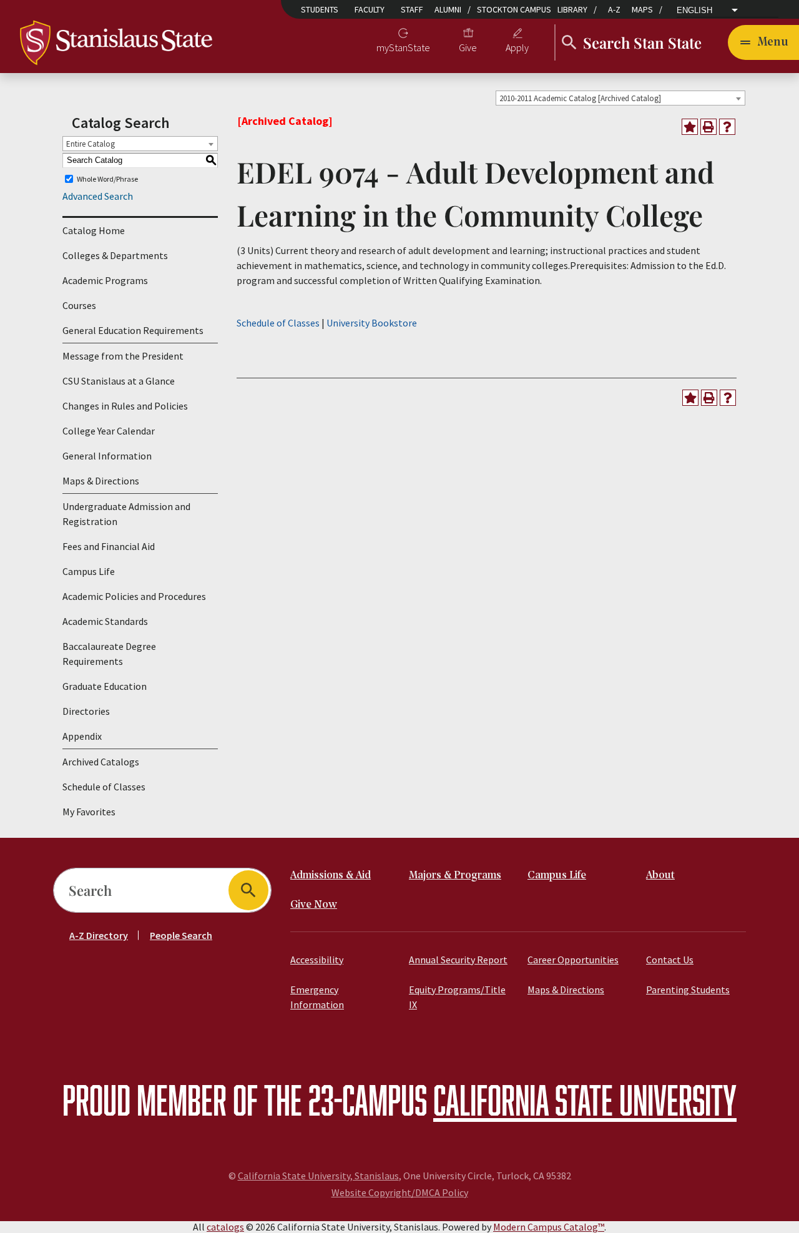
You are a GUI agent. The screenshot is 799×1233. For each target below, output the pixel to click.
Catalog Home (93, 230)
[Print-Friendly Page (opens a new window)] (708, 127)
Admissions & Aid (330, 876)
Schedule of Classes (103, 786)
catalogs (225, 1227)
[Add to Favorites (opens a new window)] (690, 127)
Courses (79, 305)
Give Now (313, 905)
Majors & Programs (455, 876)
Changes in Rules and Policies (125, 406)
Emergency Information (317, 997)
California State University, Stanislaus (318, 1175)
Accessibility (316, 959)
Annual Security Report (458, 959)
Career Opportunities (573, 959)
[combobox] (620, 98)
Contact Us (670, 959)
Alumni (447, 9)
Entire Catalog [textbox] (90, 144)
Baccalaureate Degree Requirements (109, 653)
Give (468, 47)
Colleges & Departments (115, 255)
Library (572, 9)
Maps (642, 9)
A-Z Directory (98, 935)
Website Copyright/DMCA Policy (399, 1192)
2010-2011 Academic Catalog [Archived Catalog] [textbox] (580, 98)
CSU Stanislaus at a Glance (118, 381)
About (660, 876)
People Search (181, 935)
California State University (585, 1099)
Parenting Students (688, 989)
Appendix (82, 736)
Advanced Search (97, 196)
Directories (86, 711)
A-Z (614, 9)
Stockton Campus (514, 9)
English (694, 10)
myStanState (403, 47)
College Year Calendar (108, 431)
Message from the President (123, 356)
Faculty (370, 9)
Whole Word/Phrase (107, 179)
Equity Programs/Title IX (457, 997)
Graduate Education (104, 686)
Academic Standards (105, 621)
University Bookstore (371, 323)
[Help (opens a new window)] (727, 127)
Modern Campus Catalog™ (548, 1227)
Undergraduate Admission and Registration (126, 514)
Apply (517, 47)
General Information (107, 455)
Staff (412, 9)
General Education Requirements (132, 330)
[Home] (116, 41)
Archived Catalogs (100, 761)
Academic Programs (105, 280)
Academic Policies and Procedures (134, 596)
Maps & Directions (100, 480)
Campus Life (88, 571)
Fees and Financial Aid (108, 546)
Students (319, 9)
